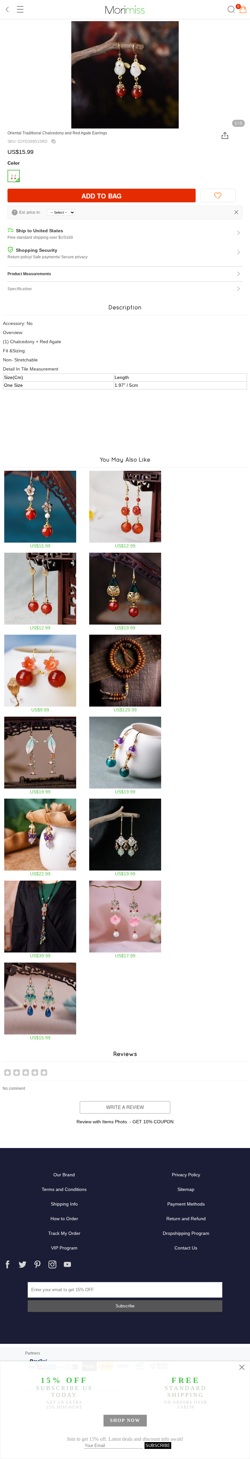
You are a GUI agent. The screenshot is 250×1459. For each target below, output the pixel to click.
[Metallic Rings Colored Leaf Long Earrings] (40, 755)
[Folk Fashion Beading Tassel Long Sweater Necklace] (40, 919)
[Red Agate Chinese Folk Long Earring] (125, 509)
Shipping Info (64, 1204)
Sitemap (185, 1189)
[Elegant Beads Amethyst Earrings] (40, 837)
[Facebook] (7, 1264)
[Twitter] (22, 1264)
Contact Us (185, 1247)
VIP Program (64, 1247)
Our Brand (64, 1174)
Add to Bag (101, 195)
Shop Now (125, 1420)
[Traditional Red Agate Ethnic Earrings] (125, 591)
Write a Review (125, 1107)
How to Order (64, 1218)
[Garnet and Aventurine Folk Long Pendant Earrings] (125, 837)
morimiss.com (125, 9)
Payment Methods (186, 1204)
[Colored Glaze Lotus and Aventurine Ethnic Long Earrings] (125, 919)
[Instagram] (52, 1264)
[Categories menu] (20, 9)
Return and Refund (186, 1218)
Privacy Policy (186, 1174)
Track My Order (64, 1233)
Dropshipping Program (186, 1233)
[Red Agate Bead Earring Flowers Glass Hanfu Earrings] (40, 673)
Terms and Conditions (64, 1189)
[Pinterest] (37, 1264)
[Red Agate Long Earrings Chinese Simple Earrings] (40, 591)
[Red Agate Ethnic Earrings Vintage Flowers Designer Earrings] (40, 509)
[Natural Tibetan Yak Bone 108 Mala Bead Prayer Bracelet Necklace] (125, 673)
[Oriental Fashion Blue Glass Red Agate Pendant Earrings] (40, 1001)
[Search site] (230, 9)
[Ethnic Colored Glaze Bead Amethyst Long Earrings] (125, 755)
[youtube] (67, 1264)
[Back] (7, 9)
